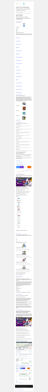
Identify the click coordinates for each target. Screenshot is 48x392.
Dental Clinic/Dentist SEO (19, 63)
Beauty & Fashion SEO (18, 44)
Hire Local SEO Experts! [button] (18, 160)
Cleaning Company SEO (19, 50)
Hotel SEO (17, 79)
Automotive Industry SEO (19, 89)
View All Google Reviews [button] (18, 233)
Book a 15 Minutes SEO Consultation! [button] (19, 382)
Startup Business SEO (18, 60)
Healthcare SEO (18, 47)
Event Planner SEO (18, 73)
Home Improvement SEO (19, 76)
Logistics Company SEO (19, 92)
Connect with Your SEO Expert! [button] (19, 94)
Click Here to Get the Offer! (19, 276)
